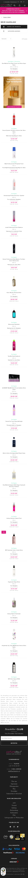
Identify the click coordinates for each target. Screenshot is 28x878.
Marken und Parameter (14, 26)
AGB (14, 803)
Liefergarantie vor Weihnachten (14, 817)
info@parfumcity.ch (14, 771)
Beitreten (14, 743)
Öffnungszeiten (14, 786)
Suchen (14, 5)
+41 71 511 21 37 (14, 766)
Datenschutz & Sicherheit (14, 793)
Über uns (14, 781)
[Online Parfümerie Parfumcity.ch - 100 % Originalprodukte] (6, 5)
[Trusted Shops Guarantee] (12, 837)
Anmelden (7, 2)
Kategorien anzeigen (14, 31)
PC (23, 874)
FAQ (14, 815)
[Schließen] (26, 10)
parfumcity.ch (16, 871)
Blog (14, 788)
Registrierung (13, 2)
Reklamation (14, 812)
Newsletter (14, 791)
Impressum (14, 784)
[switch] (3, 874)
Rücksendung (14, 810)
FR (21, 2)
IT (23, 2)
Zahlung (14, 808)
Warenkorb (19, 5)
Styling (9, 17)
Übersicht (24, 5)
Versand (14, 805)
